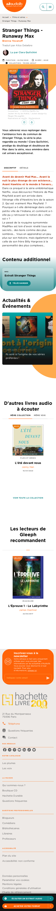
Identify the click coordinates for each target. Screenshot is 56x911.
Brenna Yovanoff (12, 40)
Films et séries (18, 17)
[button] (28, 898)
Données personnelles (15, 875)
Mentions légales (12, 884)
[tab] (10, 167)
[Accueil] (14, 7)
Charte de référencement (16, 892)
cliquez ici (32, 670)
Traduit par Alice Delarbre (17, 45)
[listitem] (4, 749)
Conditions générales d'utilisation (21, 888)
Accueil (5, 17)
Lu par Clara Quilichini (23, 52)
